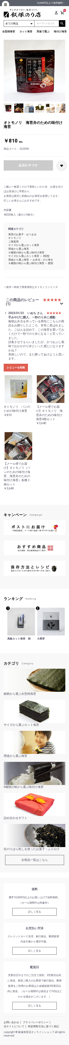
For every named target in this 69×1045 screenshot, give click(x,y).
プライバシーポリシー (36, 1022)
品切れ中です (28, 165)
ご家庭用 (13, 241)
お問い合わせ (11, 1022)
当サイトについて (14, 1026)
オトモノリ (14, 237)
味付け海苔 (60, 31)
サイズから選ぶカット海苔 (23, 245)
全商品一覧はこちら (34, 860)
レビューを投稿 (16, 367)
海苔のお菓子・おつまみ (22, 234)
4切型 (46, 256)
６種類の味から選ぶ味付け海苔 (26, 252)
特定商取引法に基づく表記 (43, 1026)
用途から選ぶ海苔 (18, 248)
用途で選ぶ (43, 31)
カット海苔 (26, 31)
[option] (34, 71)
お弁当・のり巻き (43, 259)
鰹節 (50, 263)
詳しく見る (34, 911)
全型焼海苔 (8, 31)
